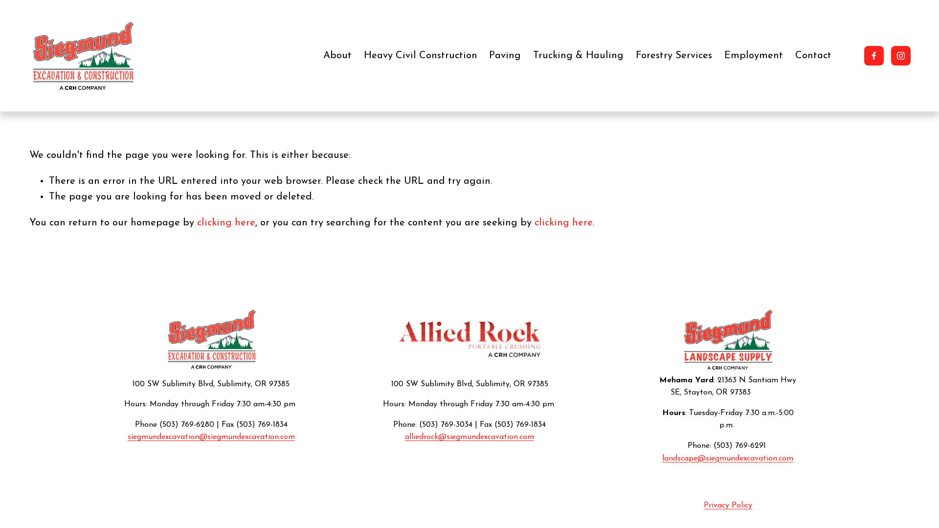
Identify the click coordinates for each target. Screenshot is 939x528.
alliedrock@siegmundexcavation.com (469, 437)
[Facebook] (874, 56)
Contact (813, 56)
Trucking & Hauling (578, 56)
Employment (753, 56)
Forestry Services (674, 56)
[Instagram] (901, 56)
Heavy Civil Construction (420, 56)
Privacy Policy (728, 505)
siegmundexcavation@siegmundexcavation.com (211, 437)
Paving (505, 56)
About (337, 56)
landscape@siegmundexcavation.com (727, 458)
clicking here (226, 223)
